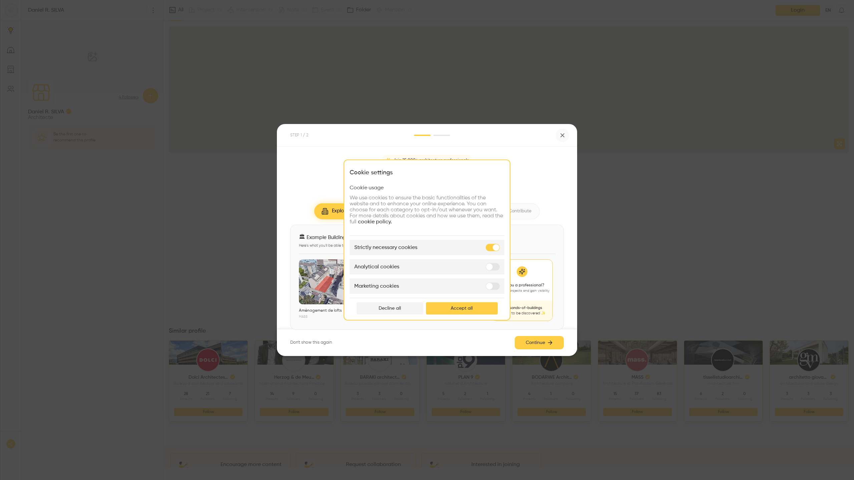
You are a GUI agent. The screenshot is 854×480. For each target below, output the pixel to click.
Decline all (390, 308)
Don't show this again (311, 342)
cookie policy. (375, 222)
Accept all (462, 308)
